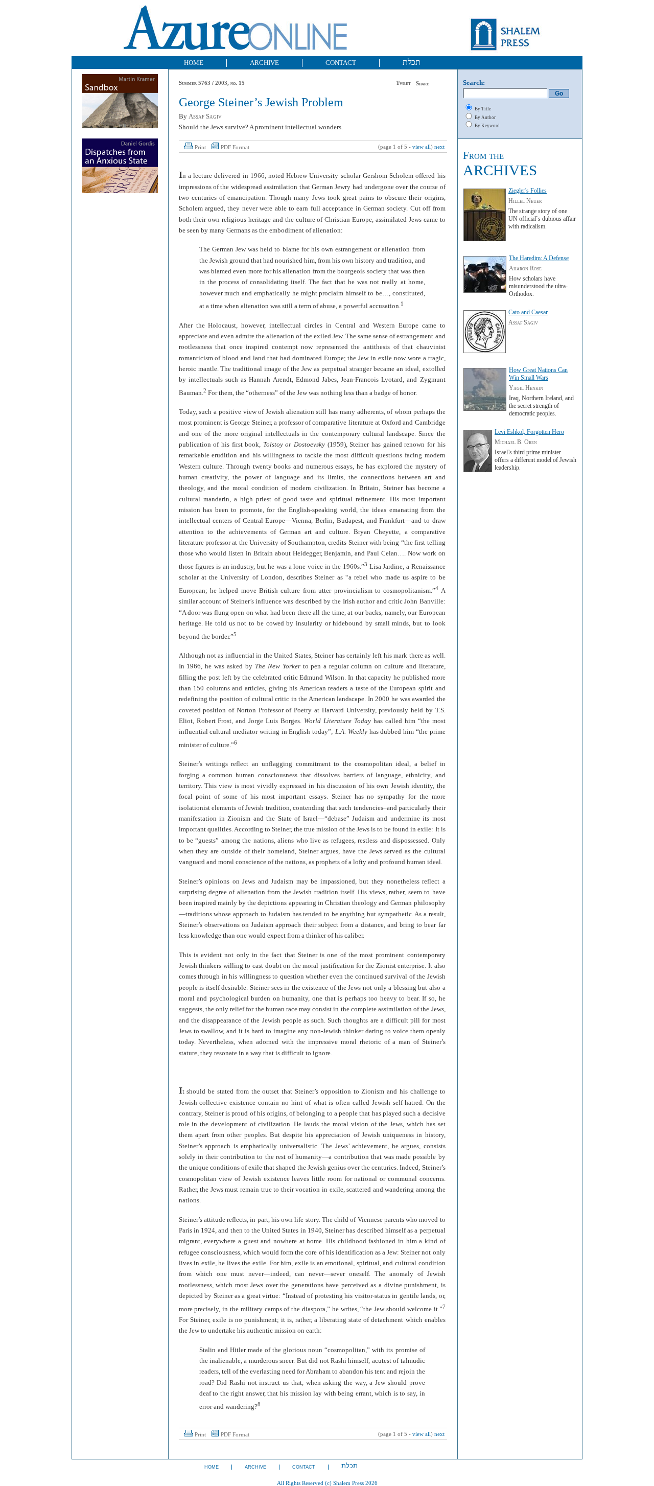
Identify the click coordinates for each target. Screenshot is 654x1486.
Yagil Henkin (526, 387)
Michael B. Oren (516, 442)
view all (421, 147)
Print (200, 147)
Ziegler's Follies (527, 190)
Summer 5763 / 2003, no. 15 (212, 83)
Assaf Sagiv (205, 116)
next (439, 147)
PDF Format (235, 147)
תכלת (412, 62)
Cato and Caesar (528, 312)
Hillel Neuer (525, 200)
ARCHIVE (264, 62)
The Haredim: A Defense (539, 258)
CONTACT (340, 62)
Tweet (403, 83)
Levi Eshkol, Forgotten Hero (529, 431)
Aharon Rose (525, 268)
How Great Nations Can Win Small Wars (538, 373)
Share (422, 83)
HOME (193, 62)
